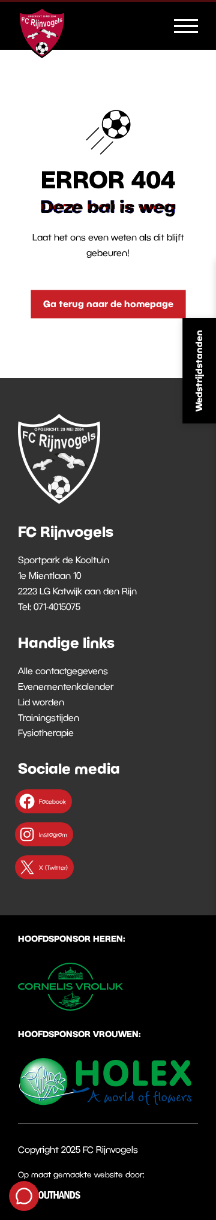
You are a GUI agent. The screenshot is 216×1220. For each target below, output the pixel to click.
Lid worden (41, 701)
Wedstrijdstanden (198, 370)
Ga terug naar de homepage (108, 303)
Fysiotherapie (46, 732)
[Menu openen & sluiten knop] (186, 25)
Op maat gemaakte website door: (81, 1174)
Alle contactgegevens (63, 670)
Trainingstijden (48, 717)
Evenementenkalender (65, 686)
